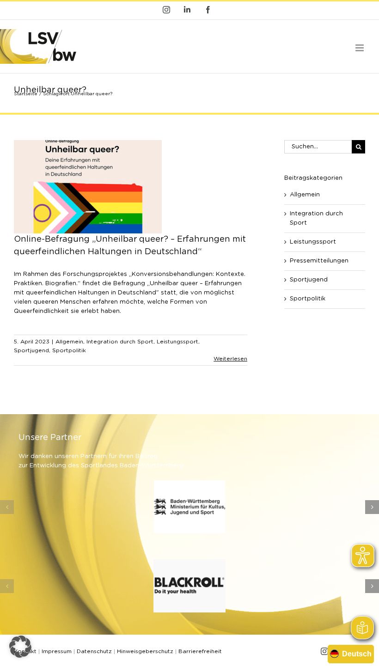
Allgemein (69, 341)
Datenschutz (94, 651)
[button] (7, 507)
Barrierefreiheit (200, 651)
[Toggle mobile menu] (360, 48)
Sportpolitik (69, 350)
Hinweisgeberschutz (145, 651)
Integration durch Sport (119, 341)
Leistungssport (177, 341)
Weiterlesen (230, 358)
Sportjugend (31, 350)
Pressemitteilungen (319, 261)
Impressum (57, 651)
